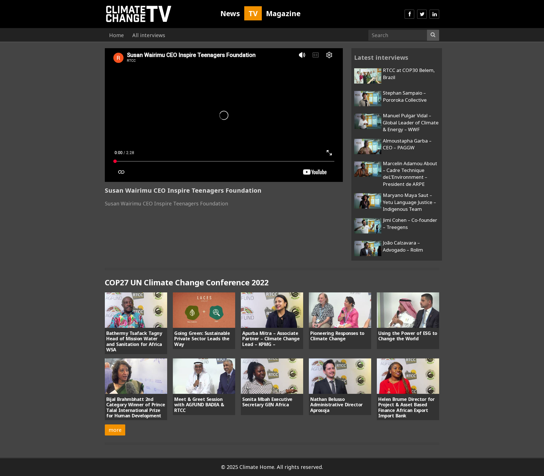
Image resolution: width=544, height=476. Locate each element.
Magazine (283, 13)
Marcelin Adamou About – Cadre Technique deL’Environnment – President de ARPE (410, 173)
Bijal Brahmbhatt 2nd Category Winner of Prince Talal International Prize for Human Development (135, 407)
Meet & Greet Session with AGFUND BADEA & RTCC (199, 404)
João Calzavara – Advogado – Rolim (403, 246)
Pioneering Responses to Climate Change (337, 336)
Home (116, 35)
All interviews (148, 35)
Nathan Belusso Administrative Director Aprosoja (336, 404)
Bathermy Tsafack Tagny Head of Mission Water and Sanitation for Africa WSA (134, 341)
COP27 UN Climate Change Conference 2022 (187, 282)
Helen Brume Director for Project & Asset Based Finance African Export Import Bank (406, 407)
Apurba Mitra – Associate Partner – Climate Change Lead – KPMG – (270, 338)
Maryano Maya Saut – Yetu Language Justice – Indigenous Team (409, 202)
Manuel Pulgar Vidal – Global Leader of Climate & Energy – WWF (411, 122)
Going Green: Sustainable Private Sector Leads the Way (202, 338)
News (230, 13)
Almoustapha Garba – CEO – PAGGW (407, 144)
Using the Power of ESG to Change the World (407, 336)
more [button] (115, 429)
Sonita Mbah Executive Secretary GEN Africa (267, 402)
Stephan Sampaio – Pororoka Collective (405, 96)
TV (253, 13)
